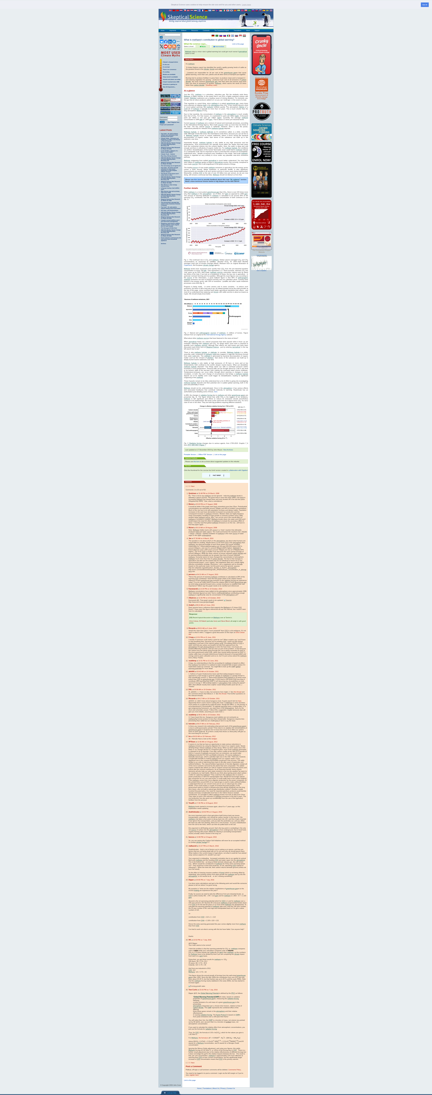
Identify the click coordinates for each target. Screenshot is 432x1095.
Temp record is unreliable (170, 77)
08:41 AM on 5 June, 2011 (205, 605)
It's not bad (166, 67)
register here (194, 1075)
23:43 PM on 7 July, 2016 (208, 990)
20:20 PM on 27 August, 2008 (206, 504)
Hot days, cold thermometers (169, 210)
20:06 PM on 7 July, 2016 (205, 880)
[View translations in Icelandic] (217, 10)
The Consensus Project (221, 30)
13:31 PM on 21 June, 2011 (208, 661)
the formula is (203, 1038)
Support (257, 30)
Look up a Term (171, 1093)
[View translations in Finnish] (199, 10)
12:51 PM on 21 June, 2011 (206, 637)
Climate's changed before (170, 62)
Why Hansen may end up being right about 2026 (170, 192)
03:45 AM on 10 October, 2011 (208, 671)
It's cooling (166, 72)
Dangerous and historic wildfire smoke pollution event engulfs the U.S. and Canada (170, 225)
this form (197, 179)
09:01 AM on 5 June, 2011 (207, 628)
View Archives (228, 450)
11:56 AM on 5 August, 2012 (207, 742)
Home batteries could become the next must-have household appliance (171, 239)
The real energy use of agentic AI (170, 165)
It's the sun (166, 64)
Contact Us (231, 1088)
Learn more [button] (246, 5)
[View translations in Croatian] (181, 10)
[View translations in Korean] (232, 10)
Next (192, 486)
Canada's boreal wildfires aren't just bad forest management (170, 220)
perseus (192, 574)
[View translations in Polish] (246, 10)
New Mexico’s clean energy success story (169, 185)
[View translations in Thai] (271, 10)
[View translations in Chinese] (178, 10)
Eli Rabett (202, 621)
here (215, 392)
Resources (194, 30)
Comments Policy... (235, 1070)
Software (183, 30)
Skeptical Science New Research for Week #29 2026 (170, 235)
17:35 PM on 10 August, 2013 (206, 803)
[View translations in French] (203, 10)
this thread (237, 692)
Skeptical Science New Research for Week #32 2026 (170, 182)
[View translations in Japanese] (228, 10)
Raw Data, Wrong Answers (169, 156)
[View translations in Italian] (225, 10)
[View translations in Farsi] (196, 10)
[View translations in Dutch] (192, 10)
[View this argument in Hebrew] (232, 36)
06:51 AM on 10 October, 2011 (209, 715)
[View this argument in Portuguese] (216, 36)
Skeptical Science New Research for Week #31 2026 (170, 200)
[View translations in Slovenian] (261, 10)
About (248, 30)
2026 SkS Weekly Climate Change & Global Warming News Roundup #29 (171, 231)
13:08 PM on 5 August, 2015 (206, 837)
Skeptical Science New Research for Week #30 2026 (170, 217)
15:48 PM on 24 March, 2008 (208, 493)
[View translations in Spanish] (264, 10)
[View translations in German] (207, 10)
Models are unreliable (169, 74)
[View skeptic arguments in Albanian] (174, 10)
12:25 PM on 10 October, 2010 (209, 598)
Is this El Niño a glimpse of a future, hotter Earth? (169, 151)
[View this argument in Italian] (228, 36)
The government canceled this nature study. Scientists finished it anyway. (170, 204)
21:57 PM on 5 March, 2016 (209, 846)
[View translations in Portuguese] (250, 10)
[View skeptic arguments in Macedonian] (235, 10)
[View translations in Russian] (253, 10)
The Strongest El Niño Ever (169, 228)
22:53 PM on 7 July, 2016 (202, 940)
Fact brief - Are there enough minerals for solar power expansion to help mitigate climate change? (169, 169)
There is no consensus (169, 69)
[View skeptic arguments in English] (171, 10)
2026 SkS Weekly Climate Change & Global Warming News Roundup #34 (171, 144)
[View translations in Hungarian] (214, 10)
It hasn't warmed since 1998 (171, 82)
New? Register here (173, 122)
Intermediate (219, 46)
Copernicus (188, 265)
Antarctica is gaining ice (170, 84)
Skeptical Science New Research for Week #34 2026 (170, 148)
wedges (214, 739)
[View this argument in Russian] (220, 36)
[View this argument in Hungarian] (244, 36)
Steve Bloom (225, 621)
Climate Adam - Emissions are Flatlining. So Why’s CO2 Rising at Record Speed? (170, 140)
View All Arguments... (169, 87)
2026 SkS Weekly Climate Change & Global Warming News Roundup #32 (171, 178)
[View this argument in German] (212, 36)
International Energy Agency (216, 335)
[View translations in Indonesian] (221, 10)
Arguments (172, 30)
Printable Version (190, 454)
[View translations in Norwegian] (243, 10)
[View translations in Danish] (189, 10)
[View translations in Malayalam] (239, 10)
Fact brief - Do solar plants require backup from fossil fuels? (171, 207)
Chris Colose (193, 621)
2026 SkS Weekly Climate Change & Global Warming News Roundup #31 (171, 196)
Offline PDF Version (205, 454)
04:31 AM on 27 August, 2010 (207, 574)
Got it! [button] (424, 5)
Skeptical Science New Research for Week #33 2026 (170, 163)
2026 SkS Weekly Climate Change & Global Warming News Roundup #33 (171, 159)
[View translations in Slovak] (257, 10)
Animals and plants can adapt (171, 79)
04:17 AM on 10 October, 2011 (209, 698)
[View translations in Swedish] (268, 10)
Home (162, 30)
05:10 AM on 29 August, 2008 (206, 527)
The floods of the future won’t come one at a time (170, 174)
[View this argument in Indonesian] (240, 36)
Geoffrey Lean (211, 85)
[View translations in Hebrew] (210, 10)
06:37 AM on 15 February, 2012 (208, 724)
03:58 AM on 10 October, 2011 (205, 689)
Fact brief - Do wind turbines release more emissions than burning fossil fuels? (169, 135)
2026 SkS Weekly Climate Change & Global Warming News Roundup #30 (171, 214)
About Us (216, 1088)
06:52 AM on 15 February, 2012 (204, 736)
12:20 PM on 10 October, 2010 (211, 589)
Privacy (223, 1088)
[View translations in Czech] (185, 10)
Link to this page (238, 44)
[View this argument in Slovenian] (236, 36)
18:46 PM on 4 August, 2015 (212, 812)
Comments (206, 30)
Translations (237, 30)
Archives (163, 243)
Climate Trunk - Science (168, 154)
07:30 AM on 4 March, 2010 (203, 538)
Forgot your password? (167, 124)
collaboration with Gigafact (238, 470)
